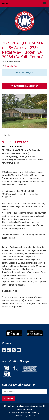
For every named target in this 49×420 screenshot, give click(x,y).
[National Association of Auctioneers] (6, 369)
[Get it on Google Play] (35, 333)
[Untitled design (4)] (15, 369)
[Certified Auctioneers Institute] (7, 374)
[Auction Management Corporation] (24, 21)
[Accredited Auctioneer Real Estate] (30, 369)
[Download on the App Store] (14, 333)
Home (5, 3)
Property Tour (11, 66)
